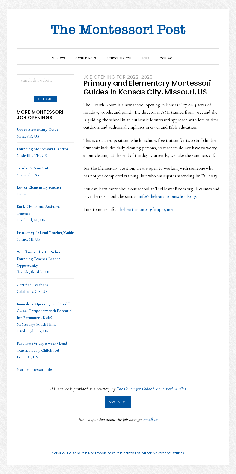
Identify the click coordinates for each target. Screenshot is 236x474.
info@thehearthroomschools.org (167, 196)
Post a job (45, 99)
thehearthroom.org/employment (147, 209)
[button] (184, 54)
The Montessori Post (118, 30)
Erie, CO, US (42, 350)
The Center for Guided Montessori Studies (151, 389)
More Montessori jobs (35, 369)
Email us (150, 419)
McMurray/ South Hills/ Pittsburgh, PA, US (45, 317)
